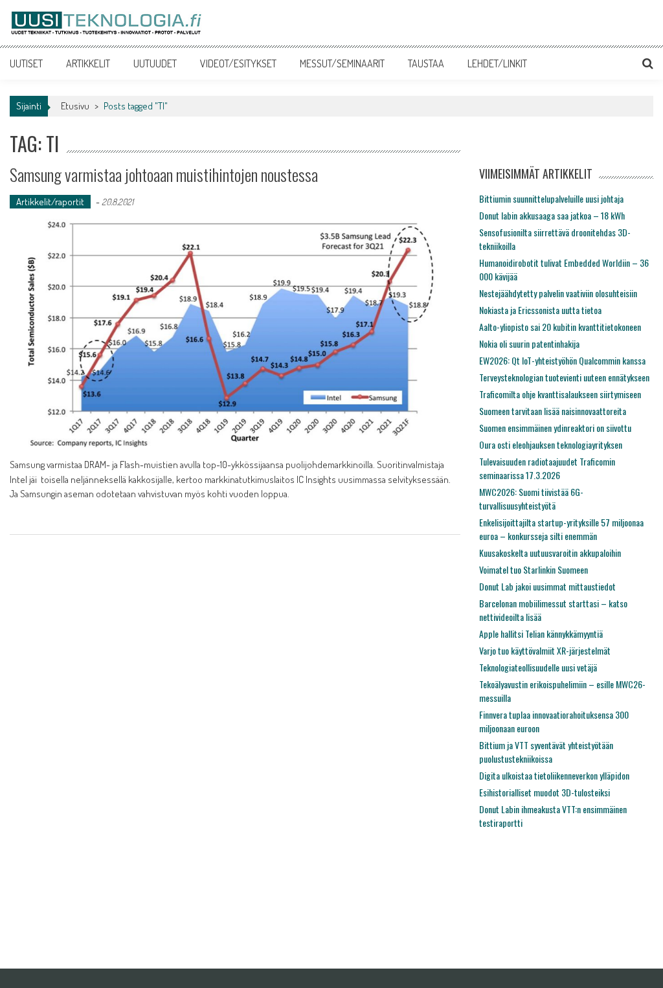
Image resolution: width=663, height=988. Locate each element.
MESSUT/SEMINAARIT (342, 63)
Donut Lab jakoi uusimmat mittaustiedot (547, 586)
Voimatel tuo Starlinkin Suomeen (533, 569)
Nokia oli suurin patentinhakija (529, 343)
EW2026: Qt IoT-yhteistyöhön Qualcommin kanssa (562, 360)
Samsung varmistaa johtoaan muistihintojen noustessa (164, 174)
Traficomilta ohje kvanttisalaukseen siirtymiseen (560, 394)
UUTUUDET (155, 63)
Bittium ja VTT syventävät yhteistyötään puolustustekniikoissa (546, 751)
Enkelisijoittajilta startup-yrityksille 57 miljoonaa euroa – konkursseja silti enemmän (561, 529)
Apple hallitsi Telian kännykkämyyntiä (541, 633)
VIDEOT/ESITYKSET (238, 63)
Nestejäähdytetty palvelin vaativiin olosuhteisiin (558, 293)
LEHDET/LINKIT (497, 63)
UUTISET (26, 63)
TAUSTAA (426, 63)
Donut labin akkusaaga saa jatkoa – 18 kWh (552, 215)
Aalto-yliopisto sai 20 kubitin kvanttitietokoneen (560, 326)
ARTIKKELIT (88, 63)
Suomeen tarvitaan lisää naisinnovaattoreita (552, 411)
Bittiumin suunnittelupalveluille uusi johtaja (551, 198)
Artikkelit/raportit (50, 202)
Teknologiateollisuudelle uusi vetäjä (538, 667)
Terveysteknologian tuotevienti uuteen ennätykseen (564, 377)
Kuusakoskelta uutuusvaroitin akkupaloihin (550, 552)
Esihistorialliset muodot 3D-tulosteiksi (544, 792)
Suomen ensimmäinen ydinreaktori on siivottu (555, 427)
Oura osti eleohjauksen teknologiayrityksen (550, 444)
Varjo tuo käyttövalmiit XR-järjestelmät (545, 650)
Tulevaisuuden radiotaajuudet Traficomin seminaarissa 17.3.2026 (547, 468)
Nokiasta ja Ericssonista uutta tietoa (540, 310)
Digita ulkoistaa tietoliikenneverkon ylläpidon (554, 775)
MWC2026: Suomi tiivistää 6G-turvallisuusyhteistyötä (531, 498)
